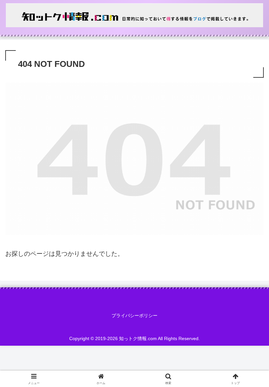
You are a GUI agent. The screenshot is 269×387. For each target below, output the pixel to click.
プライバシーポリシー (134, 315)
